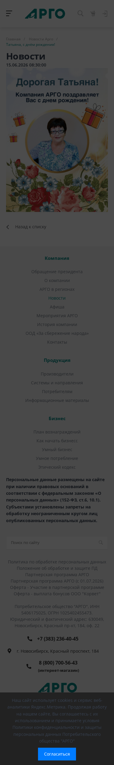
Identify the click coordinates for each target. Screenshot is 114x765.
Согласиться (57, 754)
